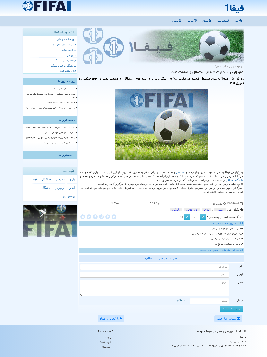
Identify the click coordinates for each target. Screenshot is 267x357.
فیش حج (72, 55)
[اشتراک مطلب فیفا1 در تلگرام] (101, 216)
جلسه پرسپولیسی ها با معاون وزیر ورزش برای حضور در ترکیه (50, 108)
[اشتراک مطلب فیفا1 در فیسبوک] (95, 216)
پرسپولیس (68, 196)
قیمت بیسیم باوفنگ (66, 60)
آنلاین (71, 187)
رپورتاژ (59, 187)
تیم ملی (190, 21)
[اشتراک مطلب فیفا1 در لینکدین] (82, 216)
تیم (35, 179)
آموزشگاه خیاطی (67, 39)
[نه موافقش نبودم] (187, 217)
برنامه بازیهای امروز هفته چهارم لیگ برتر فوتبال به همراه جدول (217, 234)
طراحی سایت (69, 49)
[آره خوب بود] (203, 217)
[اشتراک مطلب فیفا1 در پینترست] (107, 216)
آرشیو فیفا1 (107, 347)
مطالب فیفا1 (222, 21)
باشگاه (205, 21)
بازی (206, 209)
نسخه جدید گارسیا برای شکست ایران (60, 89)
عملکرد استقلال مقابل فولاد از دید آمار (227, 228)
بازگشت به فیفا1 (110, 318)
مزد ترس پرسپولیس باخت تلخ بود (228, 244)
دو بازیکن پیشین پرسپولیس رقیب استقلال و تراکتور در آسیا (50, 127)
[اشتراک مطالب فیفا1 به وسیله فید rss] (89, 216)
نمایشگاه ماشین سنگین (63, 65)
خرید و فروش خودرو (65, 44)
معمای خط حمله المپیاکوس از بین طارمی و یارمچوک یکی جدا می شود (51, 95)
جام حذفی (192, 209)
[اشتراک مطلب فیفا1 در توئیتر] (114, 216)
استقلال (180, 172)
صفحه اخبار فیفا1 (226, 318)
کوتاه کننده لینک (68, 71)
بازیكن (60, 179)
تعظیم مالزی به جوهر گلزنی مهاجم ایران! (226, 239)
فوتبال (175, 21)
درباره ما (108, 337)
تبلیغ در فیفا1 (106, 342)
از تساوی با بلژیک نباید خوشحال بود (61, 102)
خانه (237, 21)
